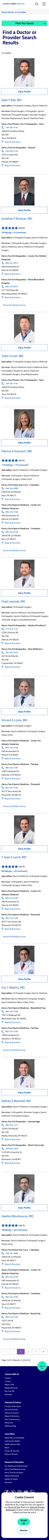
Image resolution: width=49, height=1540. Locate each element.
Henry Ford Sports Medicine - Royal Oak (21, 1313)
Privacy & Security (12, 1451)
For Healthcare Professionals (16, 1466)
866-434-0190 (11, 512)
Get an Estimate (11, 1409)
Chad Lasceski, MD (13, 601)
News (7, 1447)
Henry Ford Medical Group (14, 305)
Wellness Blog (10, 1426)
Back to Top (42, 1367)
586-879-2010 (11, 652)
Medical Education (12, 1476)
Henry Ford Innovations (14, 1472)
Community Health (12, 1441)
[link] (14, 3)
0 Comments (20, 232)
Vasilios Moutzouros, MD (17, 1216)
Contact (8, 1381)
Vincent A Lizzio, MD (14, 720)
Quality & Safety (11, 1479)
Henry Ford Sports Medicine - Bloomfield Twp (23, 1008)
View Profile (24, 91)
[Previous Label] (13, 1351)
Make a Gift (9, 1384)
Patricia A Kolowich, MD (16, 451)
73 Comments (22, 465)
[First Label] (5, 1351)
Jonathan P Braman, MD (16, 218)
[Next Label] (35, 1351)
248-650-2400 (11, 1148)
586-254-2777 (11, 1125)
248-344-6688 (11, 488)
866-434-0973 (11, 263)
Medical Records (11, 1388)
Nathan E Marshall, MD (16, 1101)
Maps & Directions (12, 142)
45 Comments (20, 1230)
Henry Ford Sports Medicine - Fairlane (20, 764)
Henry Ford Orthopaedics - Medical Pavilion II (23, 625)
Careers (8, 1378)
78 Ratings (6, 1230)
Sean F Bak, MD (11, 100)
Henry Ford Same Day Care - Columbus (20, 484)
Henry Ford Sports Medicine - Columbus (20, 528)
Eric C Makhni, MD (13, 987)
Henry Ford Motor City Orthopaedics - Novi (22, 124)
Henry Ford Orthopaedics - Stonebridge (20, 1121)
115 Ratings (7, 465)
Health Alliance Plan (12, 1444)
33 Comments (20, 871)
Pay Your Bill (9, 1391)
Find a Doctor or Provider (13, 12)
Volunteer (8, 1394)
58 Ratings (6, 871)
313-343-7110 (11, 629)
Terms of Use (14, 1507)
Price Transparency (12, 1419)
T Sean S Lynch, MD (13, 857)
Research (8, 1482)
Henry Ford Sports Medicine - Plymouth (20, 784)
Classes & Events (12, 1413)
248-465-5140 (11, 127)
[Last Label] (43, 1351)
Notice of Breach (11, 1454)
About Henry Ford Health (14, 1438)
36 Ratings (6, 232)
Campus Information (13, 1406)
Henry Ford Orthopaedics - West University (22, 1145)
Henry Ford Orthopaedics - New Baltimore (22, 649)
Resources (9, 1423)
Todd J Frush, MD (12, 356)
